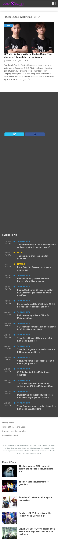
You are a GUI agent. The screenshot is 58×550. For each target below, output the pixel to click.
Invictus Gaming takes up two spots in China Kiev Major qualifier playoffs (35, 396)
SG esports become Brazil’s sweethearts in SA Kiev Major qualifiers (36, 328)
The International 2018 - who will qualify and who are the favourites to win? (36, 469)
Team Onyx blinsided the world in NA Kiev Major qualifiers (34, 339)
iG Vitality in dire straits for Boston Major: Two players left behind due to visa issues (28, 56)
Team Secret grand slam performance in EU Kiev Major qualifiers (36, 350)
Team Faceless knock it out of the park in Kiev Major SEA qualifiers (36, 407)
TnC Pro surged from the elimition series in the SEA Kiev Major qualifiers (35, 385)
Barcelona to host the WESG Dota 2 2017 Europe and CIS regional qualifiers (36, 305)
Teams (9, 25)
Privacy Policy (8, 423)
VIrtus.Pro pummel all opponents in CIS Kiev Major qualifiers (35, 362)
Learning (21, 264)
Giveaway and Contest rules (14, 431)
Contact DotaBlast (10, 435)
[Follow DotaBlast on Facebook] (35, 134)
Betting (20, 253)
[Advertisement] (29, 113)
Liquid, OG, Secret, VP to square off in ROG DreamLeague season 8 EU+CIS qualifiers (35, 293)
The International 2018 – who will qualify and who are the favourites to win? (36, 246)
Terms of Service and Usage (14, 427)
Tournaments (23, 241)
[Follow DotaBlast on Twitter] (14, 134)
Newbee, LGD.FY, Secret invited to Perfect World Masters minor (33, 280)
